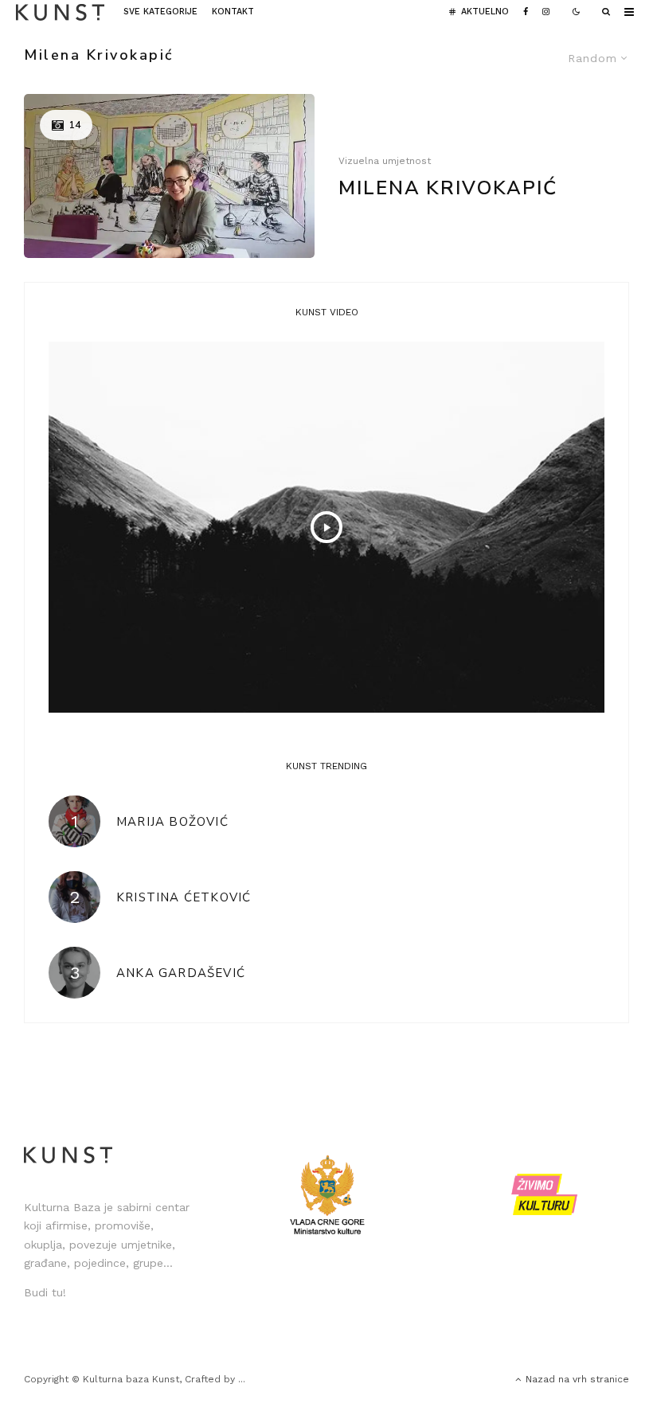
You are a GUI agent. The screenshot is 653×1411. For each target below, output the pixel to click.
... (241, 1379)
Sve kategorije (160, 11)
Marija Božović (172, 822)
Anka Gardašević (180, 973)
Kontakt (233, 11)
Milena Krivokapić (447, 188)
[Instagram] (546, 12)
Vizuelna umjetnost (384, 160)
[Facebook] (526, 12)
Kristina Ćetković (183, 897)
